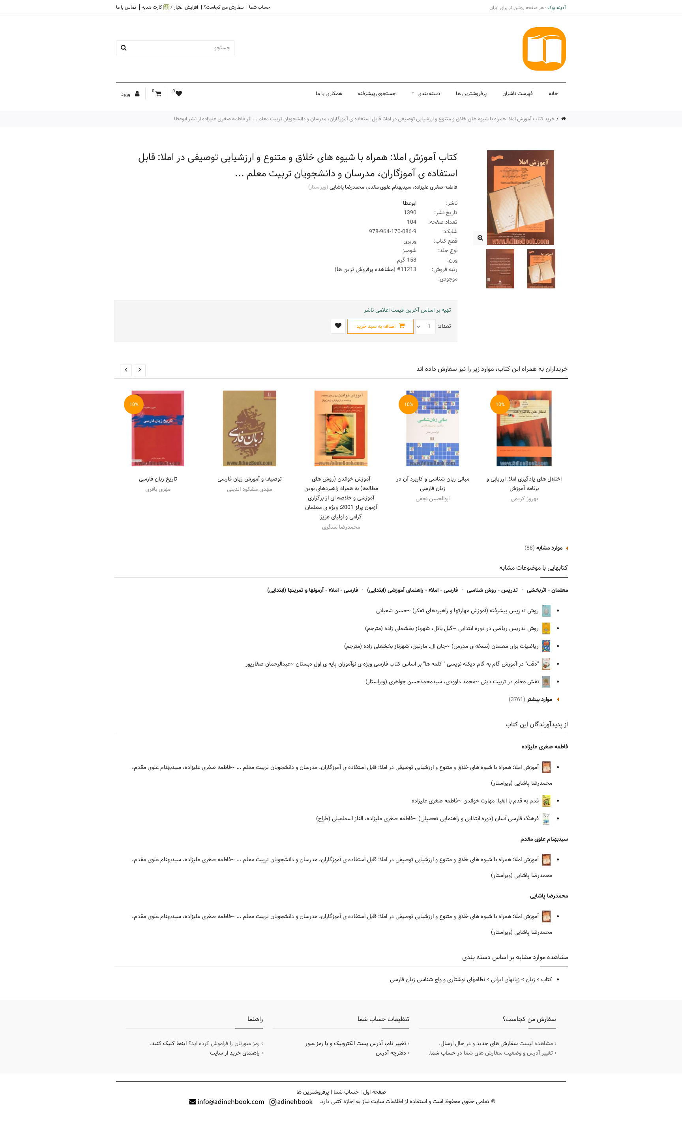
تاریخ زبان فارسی (158, 479)
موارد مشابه (549, 548)
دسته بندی (429, 93)
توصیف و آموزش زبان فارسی (249, 479)
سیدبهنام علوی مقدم (389, 187)
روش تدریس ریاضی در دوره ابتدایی (499, 628)
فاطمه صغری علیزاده (435, 187)
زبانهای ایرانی (505, 979)
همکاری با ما (329, 93)
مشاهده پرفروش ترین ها (365, 269)
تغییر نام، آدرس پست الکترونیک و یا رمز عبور (355, 1043)
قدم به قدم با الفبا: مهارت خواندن (501, 801)
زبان (530, 979)
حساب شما (259, 7)
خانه (553, 93)
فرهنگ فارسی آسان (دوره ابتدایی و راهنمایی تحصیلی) (479, 818)
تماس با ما (126, 7)
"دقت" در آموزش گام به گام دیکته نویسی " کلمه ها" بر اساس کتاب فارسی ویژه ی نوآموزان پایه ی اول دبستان (418, 664)
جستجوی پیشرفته (377, 93)
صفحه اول (374, 1092)
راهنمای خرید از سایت (235, 1053)
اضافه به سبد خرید (376, 326)
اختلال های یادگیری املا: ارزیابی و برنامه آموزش (524, 483)
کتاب (546, 979)
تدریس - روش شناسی (492, 590)
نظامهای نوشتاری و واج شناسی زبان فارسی (437, 979)
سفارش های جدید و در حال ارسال (479, 1043)
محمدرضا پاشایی (347, 187)
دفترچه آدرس (391, 1053)
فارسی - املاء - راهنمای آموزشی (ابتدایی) (412, 590)
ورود (126, 94)
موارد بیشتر (539, 699)
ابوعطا (409, 203)
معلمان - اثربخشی (547, 590)
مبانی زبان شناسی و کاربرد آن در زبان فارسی (432, 483)
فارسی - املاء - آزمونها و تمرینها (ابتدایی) (312, 590)
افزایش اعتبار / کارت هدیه (170, 7)
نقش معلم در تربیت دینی (510, 681)
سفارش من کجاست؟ (224, 7)
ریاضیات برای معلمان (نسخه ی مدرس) (496, 646)
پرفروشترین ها (471, 93)
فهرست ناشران (517, 93)
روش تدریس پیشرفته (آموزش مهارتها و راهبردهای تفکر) (476, 610)
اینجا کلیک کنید (169, 1043)
